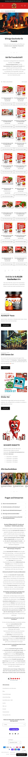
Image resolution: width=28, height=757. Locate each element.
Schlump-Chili (6, 752)
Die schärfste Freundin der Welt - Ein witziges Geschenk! (20, 99)
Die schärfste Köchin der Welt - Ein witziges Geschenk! (21, 259)
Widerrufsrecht (12, 752)
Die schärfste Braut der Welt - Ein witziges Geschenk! (20, 144)
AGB (26, 752)
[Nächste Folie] (16, 52)
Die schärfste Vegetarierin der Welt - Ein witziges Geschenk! (20, 213)
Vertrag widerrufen (7, 714)
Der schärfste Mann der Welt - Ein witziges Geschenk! (7, 189)
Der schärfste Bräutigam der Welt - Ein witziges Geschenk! (7, 144)
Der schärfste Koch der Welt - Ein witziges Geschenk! (7, 259)
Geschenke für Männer (6, 486)
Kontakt (4, 709)
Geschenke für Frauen (18, 486)
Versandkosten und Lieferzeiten (9, 688)
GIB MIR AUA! (6, 325)
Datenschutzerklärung (20, 752)
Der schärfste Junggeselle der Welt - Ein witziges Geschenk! (7, 166)
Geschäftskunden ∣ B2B (8, 700)
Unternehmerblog (6, 697)
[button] (2, 5)
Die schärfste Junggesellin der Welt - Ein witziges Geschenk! (20, 166)
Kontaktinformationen (14, 754)
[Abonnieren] (23, 724)
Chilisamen (14, 359)
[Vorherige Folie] (11, 52)
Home (2, 11)
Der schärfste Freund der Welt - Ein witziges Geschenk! (7, 99)
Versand (7, 754)
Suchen (4, 703)
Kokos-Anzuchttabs (22, 359)
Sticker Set (5, 408)
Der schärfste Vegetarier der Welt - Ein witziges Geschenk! (7, 213)
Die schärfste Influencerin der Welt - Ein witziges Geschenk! (7, 236)
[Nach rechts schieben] (16, 491)
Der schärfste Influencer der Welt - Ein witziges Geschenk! (21, 236)
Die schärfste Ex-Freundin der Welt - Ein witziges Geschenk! (20, 121)
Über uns (4, 706)
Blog (3, 691)
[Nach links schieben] (11, 491)
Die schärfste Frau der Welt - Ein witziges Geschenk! (20, 189)
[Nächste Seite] (22, 270)
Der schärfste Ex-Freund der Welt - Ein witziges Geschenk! (7, 121)
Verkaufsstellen (6, 712)
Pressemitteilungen (7, 694)
